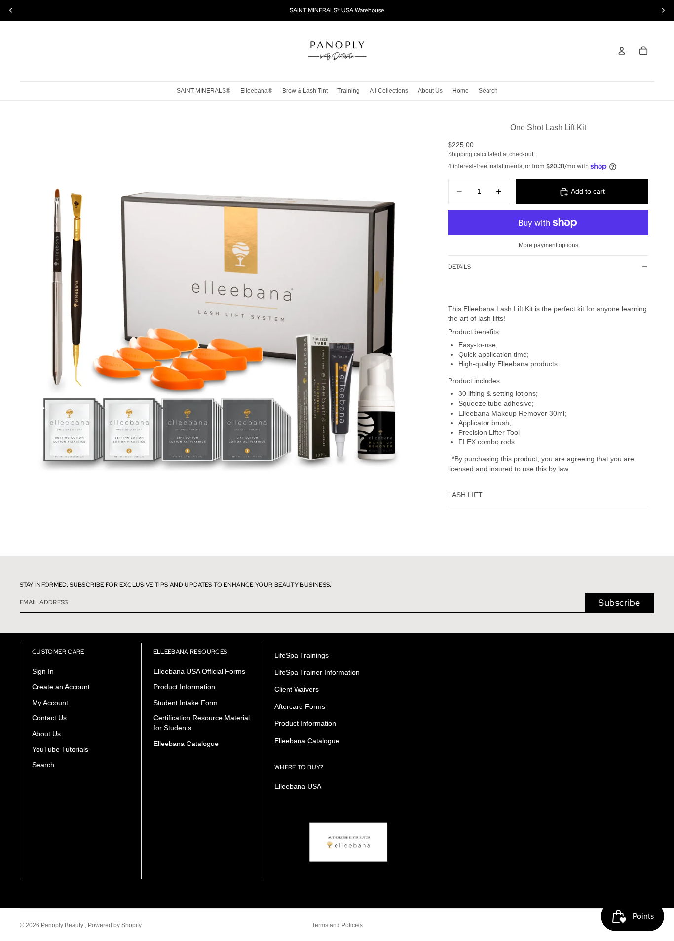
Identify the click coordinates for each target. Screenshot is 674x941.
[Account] (622, 51)
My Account (50, 702)
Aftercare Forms (299, 706)
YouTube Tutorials (60, 749)
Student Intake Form (185, 702)
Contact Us (49, 718)
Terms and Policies (337, 925)
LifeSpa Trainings (301, 655)
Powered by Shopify (115, 925)
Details (459, 267)
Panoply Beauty (63, 925)
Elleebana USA (297, 786)
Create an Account (61, 687)
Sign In (43, 671)
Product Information (184, 687)
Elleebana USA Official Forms (199, 671)
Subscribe (619, 602)
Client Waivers (296, 689)
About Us (46, 734)
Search (43, 765)
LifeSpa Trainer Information (317, 672)
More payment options (548, 245)
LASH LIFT (465, 495)
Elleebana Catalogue (186, 743)
